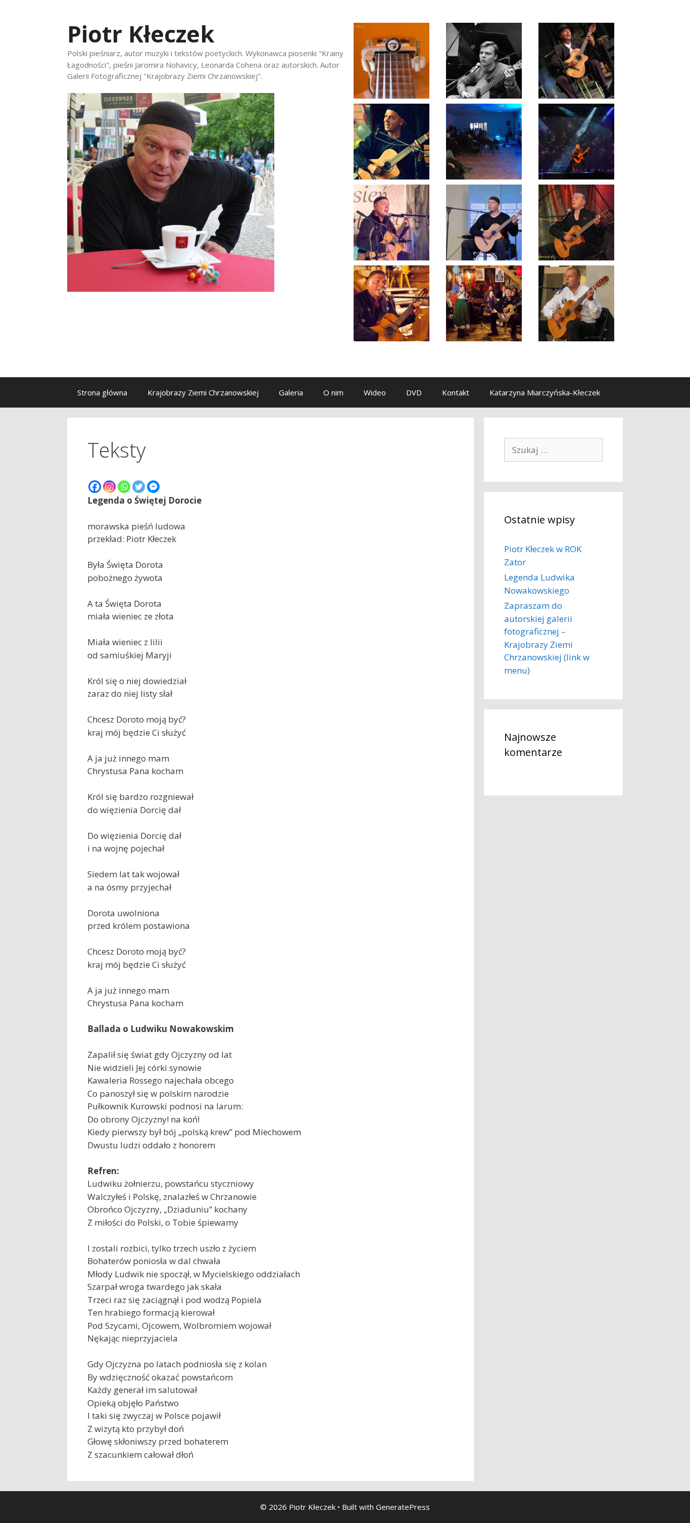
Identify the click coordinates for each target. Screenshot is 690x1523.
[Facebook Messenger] (153, 486)
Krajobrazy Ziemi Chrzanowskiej (203, 392)
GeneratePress (403, 1507)
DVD (414, 392)
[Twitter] (138, 486)
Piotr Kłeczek (141, 33)
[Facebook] (94, 486)
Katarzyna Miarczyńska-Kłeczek (544, 392)
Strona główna (102, 392)
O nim (333, 392)
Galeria (291, 392)
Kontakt (455, 392)
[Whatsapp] (124, 486)
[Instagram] (109, 486)
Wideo (375, 392)
